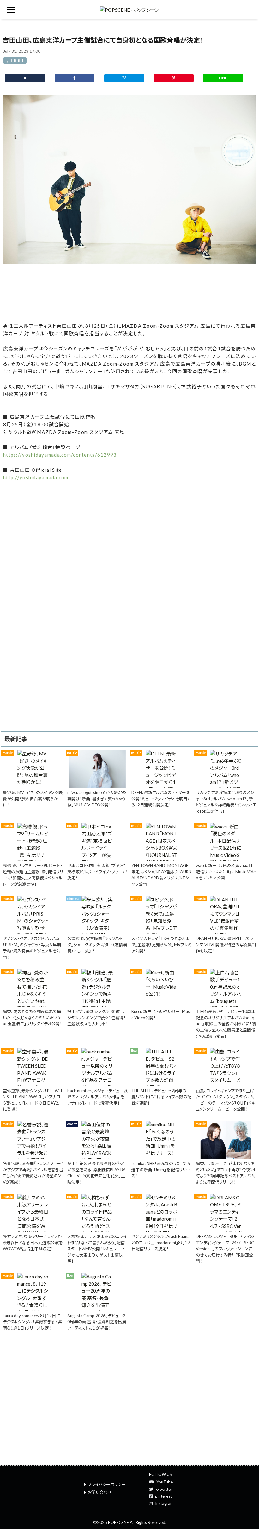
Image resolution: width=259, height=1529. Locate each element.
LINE (223, 78)
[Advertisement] (129, 293)
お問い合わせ (100, 1492)
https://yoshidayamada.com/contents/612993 (60, 455)
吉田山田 (15, 60)
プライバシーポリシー (107, 1484)
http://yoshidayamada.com (36, 477)
